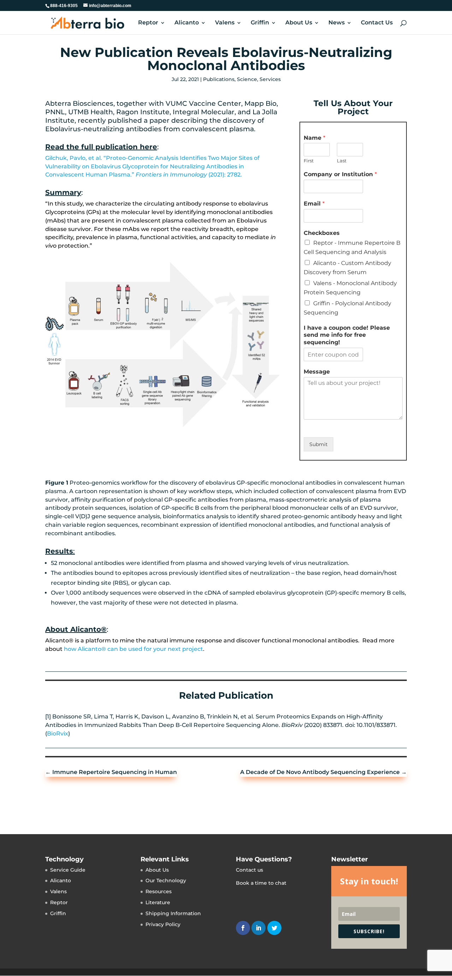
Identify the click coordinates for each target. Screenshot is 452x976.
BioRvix (57, 733)
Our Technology (165, 880)
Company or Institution (340, 174)
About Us (298, 23)
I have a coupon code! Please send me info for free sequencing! (347, 335)
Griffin (260, 23)
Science (247, 79)
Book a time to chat (261, 883)
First (309, 160)
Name (314, 137)
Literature (157, 902)
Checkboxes (322, 233)
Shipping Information (173, 913)
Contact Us (377, 23)
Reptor (148, 23)
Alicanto (186, 23)
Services (270, 79)
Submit (318, 444)
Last (341, 160)
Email (314, 203)
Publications (218, 79)
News (336, 23)
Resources (158, 891)
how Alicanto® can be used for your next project (133, 649)
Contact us (249, 870)
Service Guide (67, 870)
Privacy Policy (162, 924)
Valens (224, 23)
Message (317, 371)
